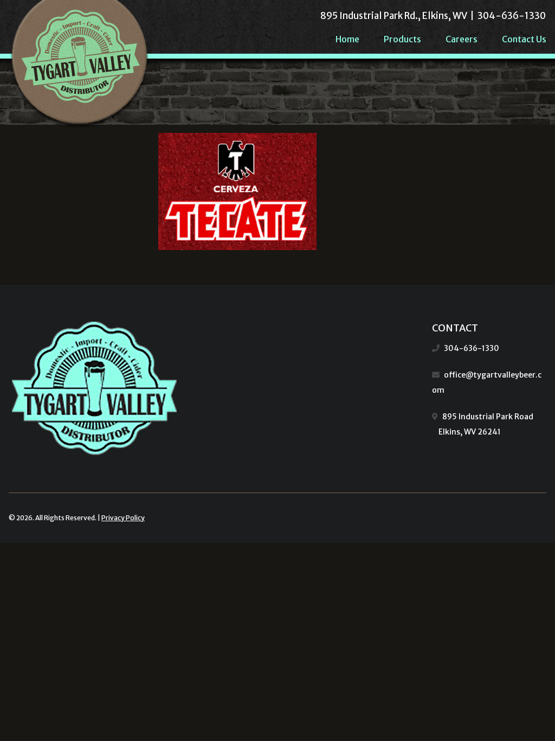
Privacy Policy (123, 518)
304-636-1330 (471, 348)
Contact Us (524, 39)
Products (402, 39)
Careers (461, 39)
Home (347, 39)
